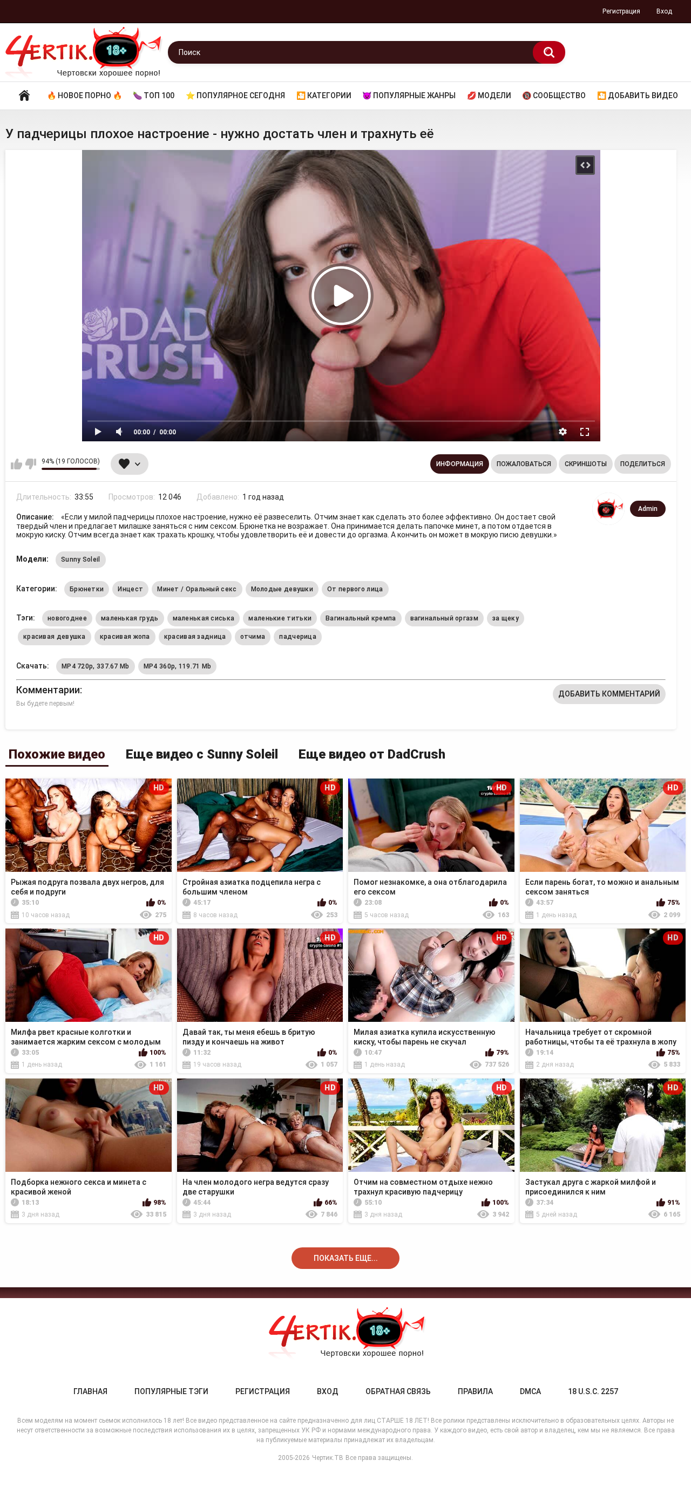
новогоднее (67, 618)
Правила (475, 1391)
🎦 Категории (323, 95)
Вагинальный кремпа (361, 618)
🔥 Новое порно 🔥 (84, 95)
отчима (253, 636)
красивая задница (195, 636)
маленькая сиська (204, 618)
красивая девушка (54, 636)
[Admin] (608, 509)
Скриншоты (586, 464)
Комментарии (48, 689)
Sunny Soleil (80, 559)
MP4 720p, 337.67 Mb (96, 666)
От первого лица (355, 589)
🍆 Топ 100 (153, 95)
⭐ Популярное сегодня (235, 95)
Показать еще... (346, 1258)
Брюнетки (87, 589)
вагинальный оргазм (444, 618)
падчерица (297, 636)
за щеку (505, 618)
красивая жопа (125, 636)
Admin (648, 509)
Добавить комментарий (609, 694)
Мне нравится (16, 464)
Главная (24, 96)
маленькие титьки (279, 618)
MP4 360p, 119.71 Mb (178, 666)
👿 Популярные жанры (409, 95)
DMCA (530, 1391)
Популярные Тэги (171, 1391)
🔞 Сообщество (554, 95)
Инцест (130, 589)
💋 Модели (489, 95)
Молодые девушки (282, 589)
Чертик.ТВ (327, 1458)
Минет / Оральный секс (196, 589)
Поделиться (642, 464)
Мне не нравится (30, 464)
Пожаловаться (524, 464)
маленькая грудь (130, 618)
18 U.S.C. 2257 (593, 1391)
